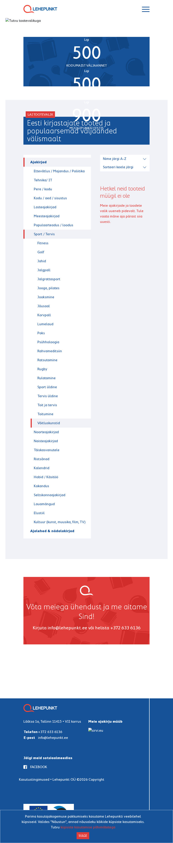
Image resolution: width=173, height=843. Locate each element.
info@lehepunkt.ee (67, 627)
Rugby (42, 369)
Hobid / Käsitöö (46, 477)
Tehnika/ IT (43, 180)
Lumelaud (45, 324)
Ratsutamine (47, 360)
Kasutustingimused (34, 779)
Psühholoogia (48, 342)
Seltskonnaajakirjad (49, 495)
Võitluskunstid (48, 423)
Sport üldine (47, 387)
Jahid (41, 261)
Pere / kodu (43, 189)
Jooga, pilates (48, 288)
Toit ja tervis (47, 405)
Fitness (42, 243)
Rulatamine (46, 378)
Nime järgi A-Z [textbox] (114, 159)
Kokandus (41, 486)
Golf (40, 252)
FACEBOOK (38, 767)
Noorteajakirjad (46, 432)
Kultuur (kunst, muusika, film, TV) (60, 522)
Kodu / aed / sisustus (50, 198)
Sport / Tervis (44, 234)
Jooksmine (45, 297)
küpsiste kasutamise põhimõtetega (88, 827)
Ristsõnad (41, 459)
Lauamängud (44, 504)
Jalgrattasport (48, 279)
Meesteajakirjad (46, 216)
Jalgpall (43, 270)
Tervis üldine (47, 396)
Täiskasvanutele (46, 450)
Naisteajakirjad (46, 441)
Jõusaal (43, 306)
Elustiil (39, 513)
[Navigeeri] (146, 9)
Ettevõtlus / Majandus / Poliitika (59, 171)
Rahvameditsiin (49, 351)
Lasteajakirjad (45, 207)
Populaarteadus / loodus (53, 225)
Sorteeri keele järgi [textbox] (118, 167)
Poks (41, 333)
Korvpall (44, 315)
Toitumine (45, 414)
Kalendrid (41, 468)
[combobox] (125, 158)
